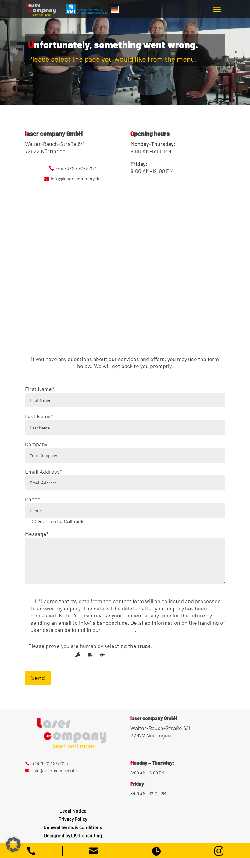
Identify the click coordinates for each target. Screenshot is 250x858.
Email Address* (43, 471)
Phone (33, 499)
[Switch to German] (114, 9)
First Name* (39, 389)
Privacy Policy (118, 629)
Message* (36, 533)
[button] (13, 844)
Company (36, 444)
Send (38, 677)
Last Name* (39, 416)
